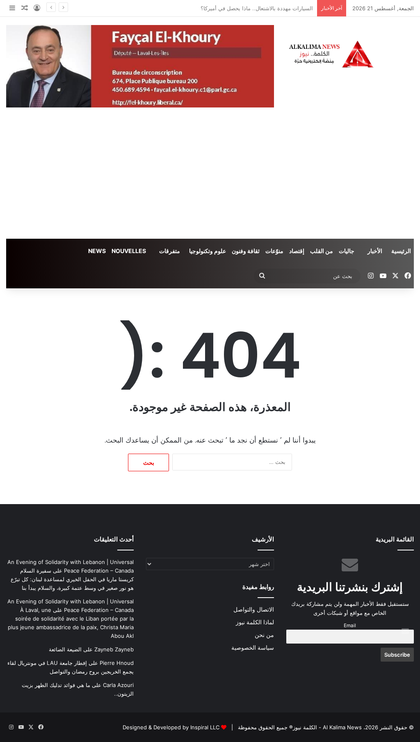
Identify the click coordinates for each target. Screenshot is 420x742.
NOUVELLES (129, 250)
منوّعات (274, 250)
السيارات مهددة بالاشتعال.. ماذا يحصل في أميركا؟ (257, 8)
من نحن (264, 635)
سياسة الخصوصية (252, 647)
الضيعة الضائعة (65, 649)
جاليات (346, 250)
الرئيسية (401, 250)
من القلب (321, 250)
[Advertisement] (210, 177)
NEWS (97, 250)
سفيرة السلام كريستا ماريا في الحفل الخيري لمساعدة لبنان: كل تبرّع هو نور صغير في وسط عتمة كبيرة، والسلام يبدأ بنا (72, 579)
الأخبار (375, 250)
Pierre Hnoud (117, 663)
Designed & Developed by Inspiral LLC (171, 727)
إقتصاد (296, 250)
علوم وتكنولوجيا (207, 250)
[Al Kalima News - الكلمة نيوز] (350, 53)
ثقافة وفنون (246, 250)
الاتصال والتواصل (253, 609)
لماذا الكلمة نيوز (255, 622)
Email (350, 625)
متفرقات (169, 250)
